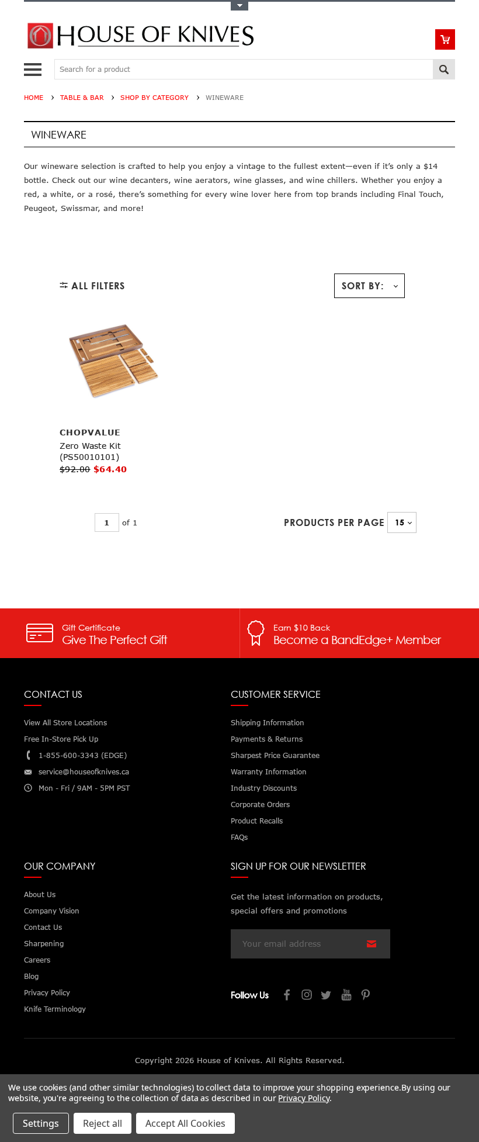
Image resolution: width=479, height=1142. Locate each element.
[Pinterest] (367, 996)
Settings (41, 1123)
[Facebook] (287, 996)
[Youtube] (347, 996)
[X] (327, 996)
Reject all (102, 1123)
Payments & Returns (267, 739)
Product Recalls (257, 820)
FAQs (239, 837)
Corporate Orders (260, 804)
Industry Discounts (264, 788)
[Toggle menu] (34, 67)
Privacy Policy (303, 1097)
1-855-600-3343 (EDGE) (83, 755)
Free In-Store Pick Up (61, 739)
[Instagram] (307, 996)
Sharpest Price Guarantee (275, 755)
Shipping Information (267, 722)
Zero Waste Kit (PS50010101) (90, 451)
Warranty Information (269, 771)
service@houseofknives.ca (84, 771)
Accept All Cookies (185, 1123)
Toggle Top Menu (239, 6)
